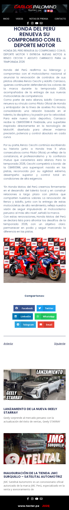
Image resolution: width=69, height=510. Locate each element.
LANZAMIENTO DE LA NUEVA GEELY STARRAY (30, 411)
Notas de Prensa (38, 19)
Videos (19, 19)
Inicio (6, 19)
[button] (24, 308)
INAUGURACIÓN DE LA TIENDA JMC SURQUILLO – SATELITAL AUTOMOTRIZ (33, 475)
